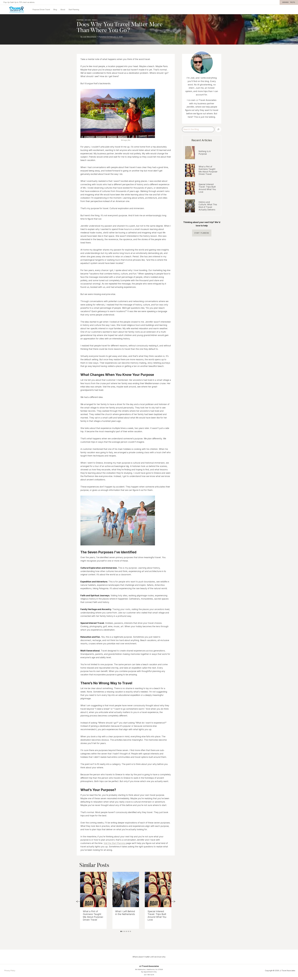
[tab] (121, 931)
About (62, 9)
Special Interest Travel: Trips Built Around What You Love (157, 915)
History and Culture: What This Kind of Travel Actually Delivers (208, 206)
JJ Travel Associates (206, 100)
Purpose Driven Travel (41, 9)
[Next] (172, 901)
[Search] (218, 129)
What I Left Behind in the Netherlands (125, 913)
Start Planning (74, 9)
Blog (55, 9)
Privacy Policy (9, 971)
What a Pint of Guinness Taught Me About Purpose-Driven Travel (93, 915)
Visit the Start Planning (115, 843)
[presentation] (93, 889)
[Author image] (78, 36)
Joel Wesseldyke (89, 37)
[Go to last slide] (79, 901)
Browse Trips (289, 2)
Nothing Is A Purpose (205, 152)
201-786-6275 (149, 975)
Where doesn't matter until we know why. (149, 957)
